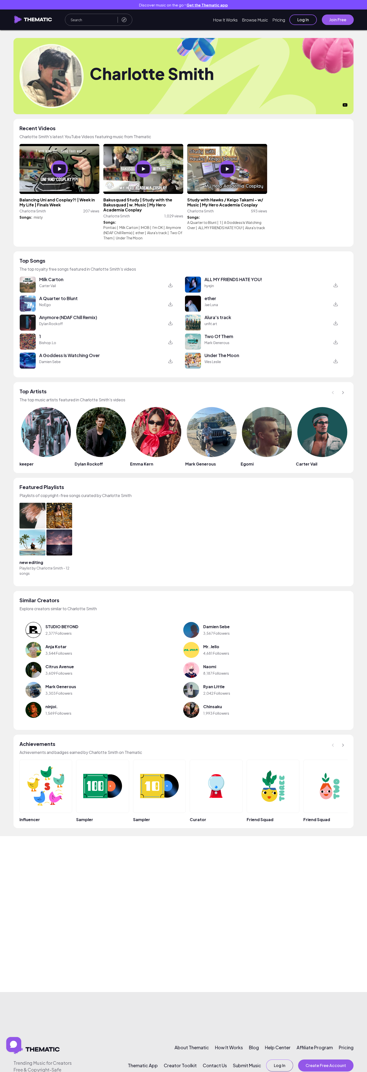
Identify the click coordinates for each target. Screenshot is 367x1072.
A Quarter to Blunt (202, 222)
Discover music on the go (183, 4)
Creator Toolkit (180, 1065)
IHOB (145, 227)
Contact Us (215, 1065)
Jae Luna (211, 304)
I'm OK (158, 227)
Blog (254, 1047)
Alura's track (157, 232)
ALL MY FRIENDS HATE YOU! (220, 227)
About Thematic (192, 1047)
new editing (31, 562)
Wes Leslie (212, 361)
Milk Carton (128, 227)
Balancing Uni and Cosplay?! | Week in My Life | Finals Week (57, 202)
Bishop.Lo (47, 342)
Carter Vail (47, 285)
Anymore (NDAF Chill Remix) (68, 317)
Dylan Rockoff (51, 323)
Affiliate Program (315, 1047)
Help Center (278, 1047)
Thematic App (143, 1065)
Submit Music (247, 1065)
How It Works (225, 19)
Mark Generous (216, 342)
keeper (26, 464)
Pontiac (109, 227)
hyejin (209, 285)
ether (140, 232)
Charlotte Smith (49, 568)
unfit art (210, 323)
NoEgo (45, 304)
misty (38, 217)
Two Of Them (218, 336)
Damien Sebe (50, 361)
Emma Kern (141, 464)
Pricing (278, 19)
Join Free (337, 19)
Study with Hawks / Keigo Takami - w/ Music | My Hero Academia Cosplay (225, 202)
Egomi (247, 464)
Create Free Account (326, 1065)
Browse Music (255, 19)
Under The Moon (129, 238)
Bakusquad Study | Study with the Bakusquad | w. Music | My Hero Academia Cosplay (137, 204)
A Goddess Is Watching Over (69, 355)
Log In (303, 19)
